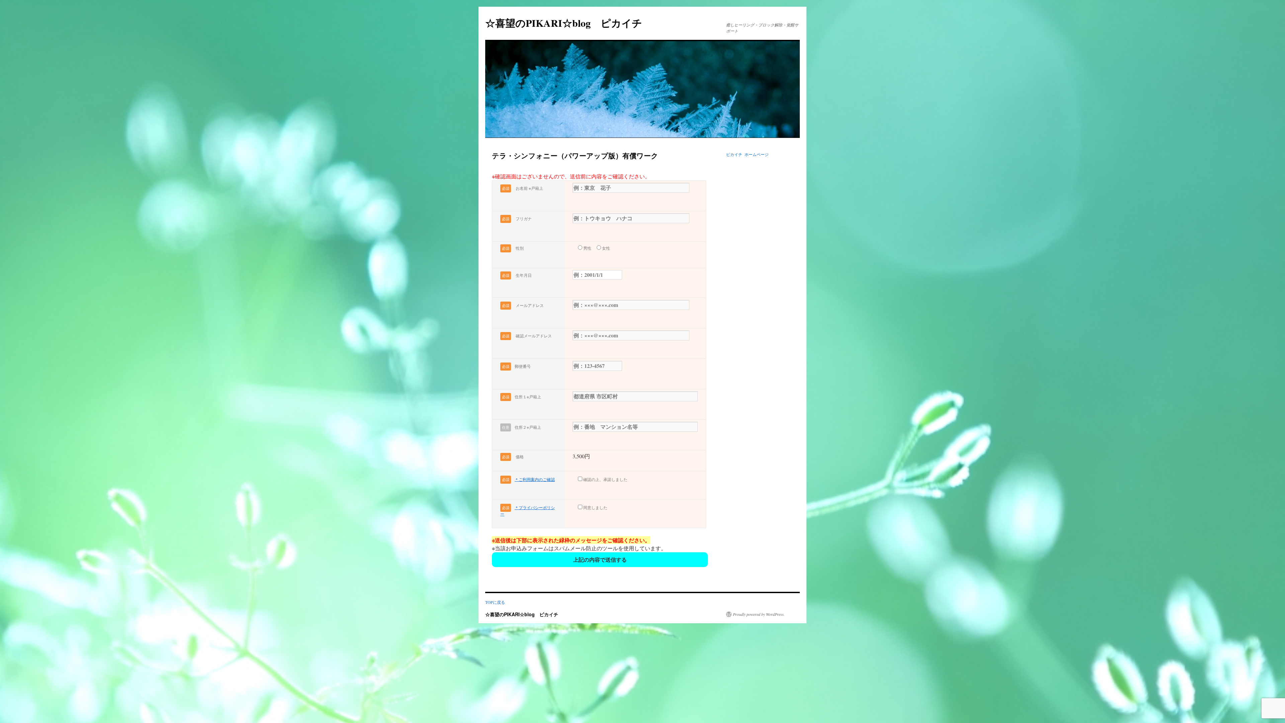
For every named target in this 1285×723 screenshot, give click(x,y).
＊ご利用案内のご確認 (535, 479)
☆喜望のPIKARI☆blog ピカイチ (568, 22)
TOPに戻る (495, 602)
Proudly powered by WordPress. (759, 614)
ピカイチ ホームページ (747, 154)
